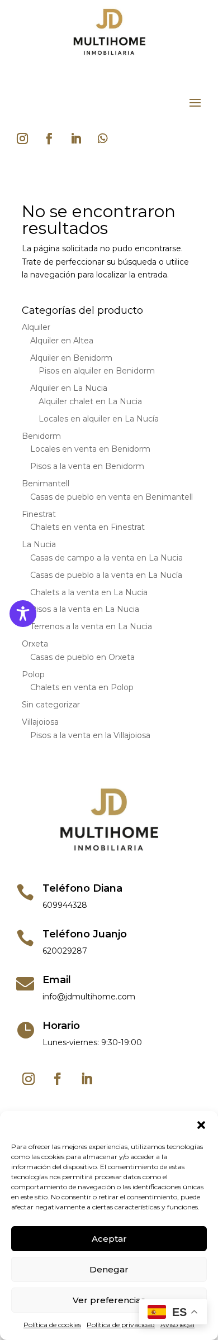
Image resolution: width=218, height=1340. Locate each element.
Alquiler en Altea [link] (61, 341)
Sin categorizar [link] (51, 705)
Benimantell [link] (45, 483)
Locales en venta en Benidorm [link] (90, 449)
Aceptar (109, 1238)
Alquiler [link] (36, 327)
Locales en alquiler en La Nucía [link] (99, 419)
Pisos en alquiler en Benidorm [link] (97, 371)
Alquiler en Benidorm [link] (71, 358)
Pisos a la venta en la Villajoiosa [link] (90, 735)
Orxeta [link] (35, 644)
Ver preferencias (109, 1300)
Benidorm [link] (41, 436)
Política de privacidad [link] (121, 1324)
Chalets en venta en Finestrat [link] (87, 527)
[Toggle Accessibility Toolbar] (22, 613)
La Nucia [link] (39, 544)
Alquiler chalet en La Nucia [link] (90, 401)
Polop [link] (33, 674)
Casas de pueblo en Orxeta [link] (82, 657)
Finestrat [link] (39, 514)
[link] (109, 56)
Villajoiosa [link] (40, 722)
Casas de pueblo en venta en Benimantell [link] (111, 497)
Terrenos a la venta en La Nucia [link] (91, 626)
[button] (201, 1125)
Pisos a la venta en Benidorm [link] (87, 466)
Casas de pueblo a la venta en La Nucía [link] (106, 575)
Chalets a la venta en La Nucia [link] (89, 592)
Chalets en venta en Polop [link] (82, 687)
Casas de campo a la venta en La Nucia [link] (106, 558)
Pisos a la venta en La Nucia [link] (84, 609)
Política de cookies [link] (52, 1324)
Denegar (109, 1269)
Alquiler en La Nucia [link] (68, 388)
